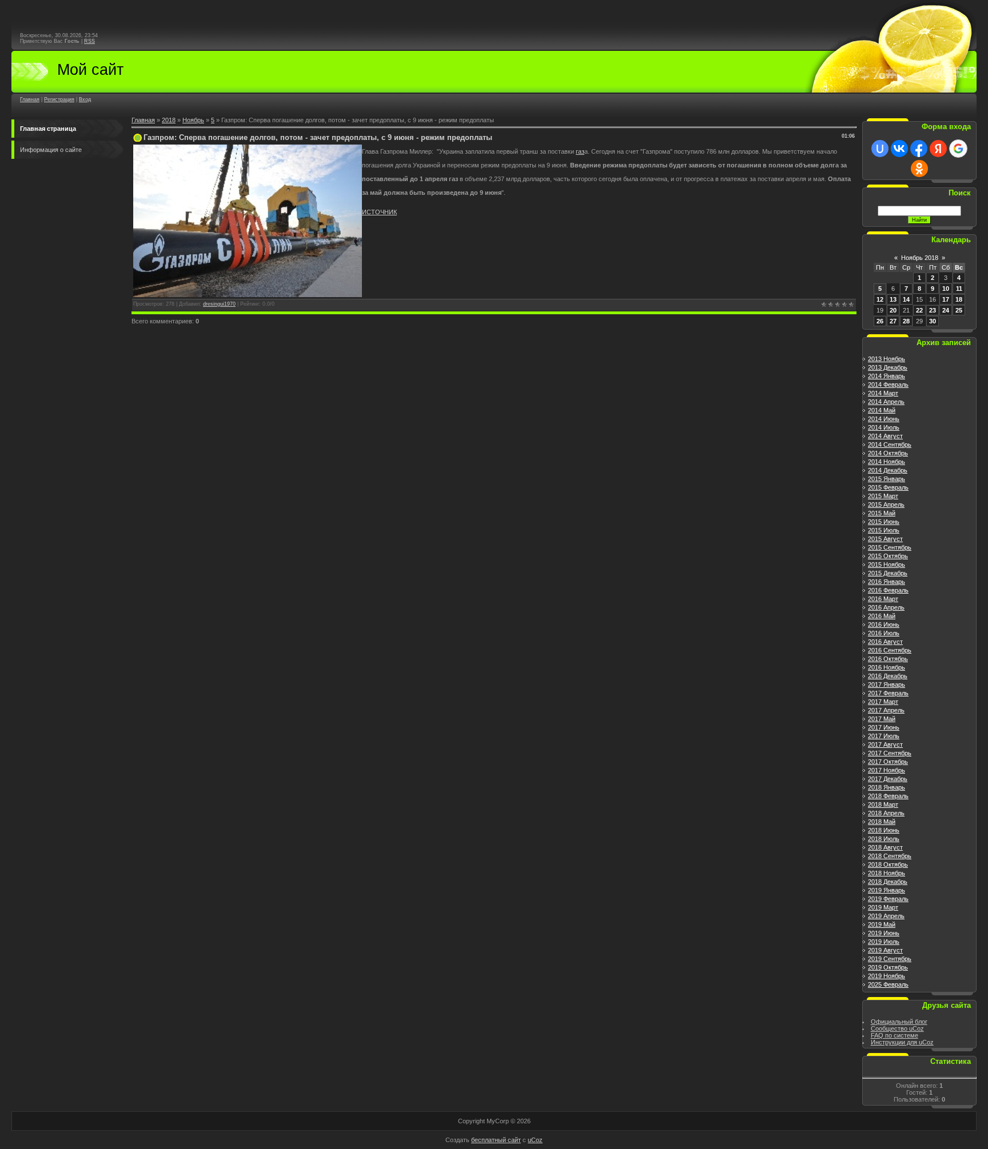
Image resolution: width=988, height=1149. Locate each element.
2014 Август (885, 436)
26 (880, 321)
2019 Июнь (883, 933)
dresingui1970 (219, 304)
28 (906, 321)
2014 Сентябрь (889, 444)
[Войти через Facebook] (918, 148)
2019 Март (883, 907)
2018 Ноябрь (886, 873)
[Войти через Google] (958, 148)
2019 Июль (883, 941)
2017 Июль (883, 735)
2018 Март (883, 804)
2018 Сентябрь (889, 855)
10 (945, 288)
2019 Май (881, 924)
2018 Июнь (883, 830)
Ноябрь (193, 120)
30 (932, 321)
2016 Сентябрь (889, 650)
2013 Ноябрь (886, 358)
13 (893, 299)
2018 (169, 120)
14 (906, 299)
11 (959, 288)
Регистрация (59, 99)
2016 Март (883, 598)
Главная (29, 99)
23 (932, 310)
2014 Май (881, 410)
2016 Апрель (886, 607)
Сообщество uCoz (897, 1028)
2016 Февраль (888, 590)
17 (945, 299)
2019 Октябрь (888, 967)
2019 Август (885, 950)
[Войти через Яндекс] (938, 148)
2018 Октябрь (888, 864)
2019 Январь (886, 890)
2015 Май (881, 513)
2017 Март (883, 701)
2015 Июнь (883, 521)
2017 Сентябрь (889, 753)
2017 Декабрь (887, 778)
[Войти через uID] (880, 148)
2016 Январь (886, 581)
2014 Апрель (886, 401)
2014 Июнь (883, 418)
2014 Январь (886, 376)
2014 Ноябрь (886, 461)
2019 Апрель (886, 915)
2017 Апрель (886, 710)
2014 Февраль (888, 384)
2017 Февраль (888, 693)
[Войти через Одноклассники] (919, 168)
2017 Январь (886, 684)
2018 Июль (883, 838)
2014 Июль (883, 427)
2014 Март (883, 393)
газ (580, 151)
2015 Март (883, 496)
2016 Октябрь (888, 658)
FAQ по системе (894, 1035)
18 (958, 299)
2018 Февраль (888, 795)
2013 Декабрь (887, 367)
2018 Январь (886, 787)
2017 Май (881, 718)
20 (893, 310)
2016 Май (881, 615)
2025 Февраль (888, 984)
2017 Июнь (883, 727)
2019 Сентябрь (889, 958)
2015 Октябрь (888, 556)
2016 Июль (883, 633)
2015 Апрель (886, 504)
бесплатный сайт (496, 1139)
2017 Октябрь (888, 761)
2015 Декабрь (887, 573)
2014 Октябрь (888, 453)
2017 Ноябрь (886, 770)
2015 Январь (886, 478)
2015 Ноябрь (886, 564)
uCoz (535, 1139)
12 (880, 299)
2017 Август (885, 744)
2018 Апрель (886, 813)
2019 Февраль (888, 898)
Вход (85, 99)
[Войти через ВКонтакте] (899, 148)
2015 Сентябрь (889, 547)
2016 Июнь (883, 624)
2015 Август (885, 538)
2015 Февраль (888, 487)
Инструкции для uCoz (902, 1042)
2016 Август (885, 641)
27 (893, 321)
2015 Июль (883, 530)
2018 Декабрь (887, 881)
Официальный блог (899, 1021)
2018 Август (885, 847)
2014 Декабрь (887, 470)
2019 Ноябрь (886, 975)
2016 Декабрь (887, 675)
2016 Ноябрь (886, 667)
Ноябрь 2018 (919, 257)
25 (958, 310)
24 (945, 310)
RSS (89, 41)
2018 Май (881, 821)
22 (919, 310)
